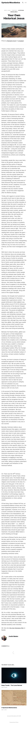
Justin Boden (13, 636)
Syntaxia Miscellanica (10, 2)
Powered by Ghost (14, 722)
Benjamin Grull (11, 41)
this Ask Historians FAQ (16, 628)
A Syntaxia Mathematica (9, 707)
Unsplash (21, 41)
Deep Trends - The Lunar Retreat (11, 685)
